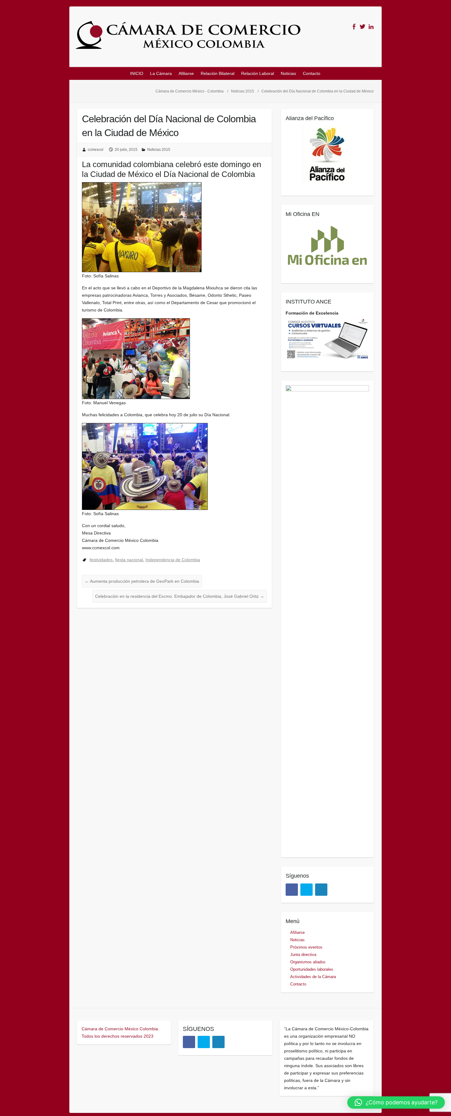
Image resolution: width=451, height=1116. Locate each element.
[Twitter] (306, 889)
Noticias (288, 73)
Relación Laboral (257, 73)
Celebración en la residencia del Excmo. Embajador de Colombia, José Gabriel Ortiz (179, 596)
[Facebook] (292, 889)
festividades (101, 559)
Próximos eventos (306, 947)
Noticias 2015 (242, 91)
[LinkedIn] (321, 889)
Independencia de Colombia (172, 559)
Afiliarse (186, 73)
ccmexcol (95, 149)
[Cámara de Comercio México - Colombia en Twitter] (362, 26)
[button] (396, 1102)
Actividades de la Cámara (313, 976)
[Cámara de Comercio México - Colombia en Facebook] (354, 26)
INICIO (136, 73)
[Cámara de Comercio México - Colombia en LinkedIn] (371, 26)
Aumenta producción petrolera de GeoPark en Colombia (142, 581)
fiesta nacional (129, 559)
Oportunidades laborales (311, 969)
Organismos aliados (308, 962)
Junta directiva (303, 954)
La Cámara (161, 73)
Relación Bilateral (217, 73)
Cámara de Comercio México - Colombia (190, 91)
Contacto (311, 73)
